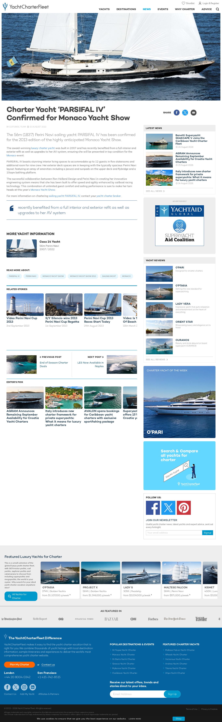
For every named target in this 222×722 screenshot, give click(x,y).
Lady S (128, 587)
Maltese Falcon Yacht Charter (180, 650)
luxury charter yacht (43, 148)
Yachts (104, 9)
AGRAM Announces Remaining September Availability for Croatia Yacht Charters (194, 157)
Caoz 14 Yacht (49, 241)
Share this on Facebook (177, 112)
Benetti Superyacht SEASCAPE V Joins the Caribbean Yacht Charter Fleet (191, 139)
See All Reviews (155, 359)
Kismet (209, 587)
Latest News (154, 128)
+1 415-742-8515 (48, 677)
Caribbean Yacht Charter (124, 673)
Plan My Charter (19, 664)
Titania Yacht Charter (175, 668)
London (9, 673)
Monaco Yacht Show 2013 (83, 276)
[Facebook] (153, 508)
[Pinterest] (184, 508)
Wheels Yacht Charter (176, 654)
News (147, 9)
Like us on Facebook (7, 687)
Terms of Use (191, 709)
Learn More (135, 719)
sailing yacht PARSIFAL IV (64, 195)
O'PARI (180, 267)
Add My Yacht (27, 694)
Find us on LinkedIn (32, 687)
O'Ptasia (48, 587)
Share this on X (185, 112)
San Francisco (46, 673)
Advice (207, 9)
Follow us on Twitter (16, 687)
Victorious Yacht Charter (177, 659)
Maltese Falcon (175, 587)
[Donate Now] (179, 225)
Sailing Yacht (109, 276)
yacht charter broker (109, 195)
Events (163, 9)
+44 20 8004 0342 (17, 677)
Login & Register (211, 3)
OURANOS (182, 340)
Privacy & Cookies (209, 709)
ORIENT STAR (184, 321)
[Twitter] (168, 508)
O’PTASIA (181, 285)
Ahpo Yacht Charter (175, 673)
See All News (154, 191)
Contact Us (10, 694)
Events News (25, 16)
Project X (90, 587)
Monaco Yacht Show (43, 189)
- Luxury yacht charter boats (34, 6)
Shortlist (190, 3)
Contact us (48, 664)
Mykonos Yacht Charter (124, 668)
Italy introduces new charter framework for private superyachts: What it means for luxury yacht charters (193, 175)
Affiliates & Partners (48, 694)
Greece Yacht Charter (123, 663)
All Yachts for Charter (19, 596)
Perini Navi (31, 276)
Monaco (11, 155)
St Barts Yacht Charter (123, 659)
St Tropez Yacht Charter (124, 650)
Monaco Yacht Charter (123, 654)
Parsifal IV (14, 276)
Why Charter (185, 9)
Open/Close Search (217, 9)
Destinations (126, 9)
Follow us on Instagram (24, 687)
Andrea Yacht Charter (176, 663)
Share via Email (193, 112)
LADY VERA (183, 303)
